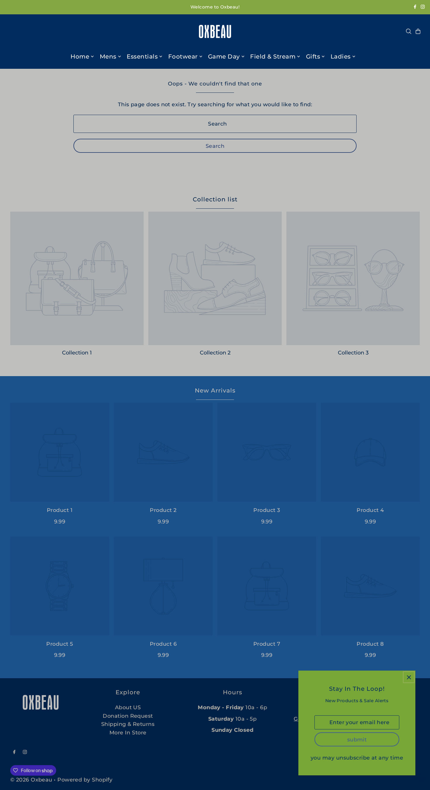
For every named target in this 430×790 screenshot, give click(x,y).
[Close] (409, 677)
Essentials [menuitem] (142, 56)
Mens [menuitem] (108, 56)
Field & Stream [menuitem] (272, 56)
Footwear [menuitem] (183, 56)
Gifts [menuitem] (313, 56)
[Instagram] (423, 7)
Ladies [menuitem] (341, 56)
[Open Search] (408, 31)
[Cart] (418, 31)
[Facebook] (415, 7)
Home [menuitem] (79, 56)
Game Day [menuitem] (224, 56)
